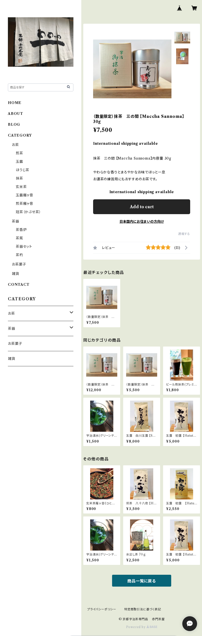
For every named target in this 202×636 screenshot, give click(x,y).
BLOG (14, 124)
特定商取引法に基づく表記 (142, 609)
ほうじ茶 (22, 170)
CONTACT (19, 284)
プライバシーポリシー (101, 609)
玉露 (19, 161)
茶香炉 (21, 229)
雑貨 (15, 273)
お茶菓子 (19, 264)
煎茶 (19, 153)
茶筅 (19, 238)
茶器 (15, 221)
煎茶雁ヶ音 (24, 203)
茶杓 (19, 255)
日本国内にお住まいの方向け (141, 221)
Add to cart (142, 206)
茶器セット (24, 246)
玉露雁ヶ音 (24, 195)
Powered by (136, 627)
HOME (14, 103)
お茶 (15, 145)
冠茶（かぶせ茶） (28, 212)
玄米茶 (21, 187)
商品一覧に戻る (141, 580)
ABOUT (15, 113)
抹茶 (19, 178)
